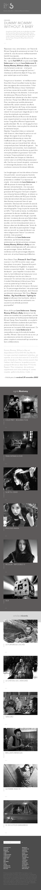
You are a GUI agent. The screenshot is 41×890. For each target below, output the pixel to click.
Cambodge (6, 851)
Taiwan (24, 858)
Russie (23, 853)
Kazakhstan (6, 865)
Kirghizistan (6, 867)
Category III (25, 864)
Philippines (25, 851)
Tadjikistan (25, 857)
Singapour (25, 854)
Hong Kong (6, 857)
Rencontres (25, 868)
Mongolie (24, 847)
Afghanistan (7, 847)
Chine (4, 853)
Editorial (24, 865)
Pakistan (24, 850)
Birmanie (5, 850)
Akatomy (23, 391)
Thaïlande (24, 860)
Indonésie (6, 861)
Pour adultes (25, 867)
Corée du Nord (7, 854)
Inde (4, 860)
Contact (26, 884)
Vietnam (24, 861)
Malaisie (5, 868)
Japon (5, 864)
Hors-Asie (6, 858)
